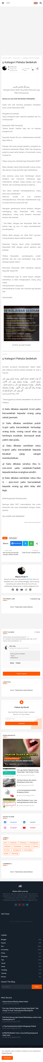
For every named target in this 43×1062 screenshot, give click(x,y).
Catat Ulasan (21, 674)
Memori (35, 846)
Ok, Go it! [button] (7, 1058)
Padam (18, 663)
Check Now (6, 1053)
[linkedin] (30, 590)
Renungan (16, 58)
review (21, 977)
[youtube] (21, 590)
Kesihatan (7, 846)
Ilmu (5, 843)
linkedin (32, 822)
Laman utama (7, 58)
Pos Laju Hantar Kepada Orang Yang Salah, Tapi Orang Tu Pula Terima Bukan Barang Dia (28, 772)
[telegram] (17, 590)
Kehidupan (23, 843)
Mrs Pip (13, 646)
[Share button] (37, 543)
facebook (13, 822)
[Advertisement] (21, 30)
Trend (21, 966)
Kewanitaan (17, 846)
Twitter (25, 543)
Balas (12, 663)
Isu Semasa (21, 949)
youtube (33, 828)
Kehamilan (13, 843)
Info (21, 946)
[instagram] (26, 590)
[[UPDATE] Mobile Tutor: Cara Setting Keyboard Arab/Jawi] (9, 803)
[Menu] (3, 3)
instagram (13, 828)
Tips (21, 960)
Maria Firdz (20, 577)
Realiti (6, 853)
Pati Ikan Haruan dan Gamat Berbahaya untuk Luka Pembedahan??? (26, 782)
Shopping (21, 956)
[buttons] (15, 904)
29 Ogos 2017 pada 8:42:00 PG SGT (19, 648)
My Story (7, 850)
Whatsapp (31, 543)
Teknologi (14, 853)
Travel (21, 963)
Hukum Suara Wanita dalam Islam (15, 1001)
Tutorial (21, 973)
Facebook (17, 543)
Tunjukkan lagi (35, 599)
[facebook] (13, 590)
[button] (36, 3)
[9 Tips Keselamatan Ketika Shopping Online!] (9, 793)
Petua (21, 953)
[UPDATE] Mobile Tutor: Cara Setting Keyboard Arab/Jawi (27, 801)
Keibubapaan (34, 843)
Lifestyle (27, 846)
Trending (21, 970)
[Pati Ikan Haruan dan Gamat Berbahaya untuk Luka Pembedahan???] (9, 782)
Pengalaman (17, 850)
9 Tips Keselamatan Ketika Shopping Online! (26, 791)
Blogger (21, 939)
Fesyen (21, 943)
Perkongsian (28, 850)
